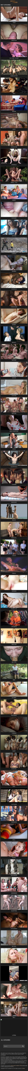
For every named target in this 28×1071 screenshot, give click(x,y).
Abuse (23, 1068)
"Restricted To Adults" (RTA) (16, 1065)
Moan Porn (14, 1)
